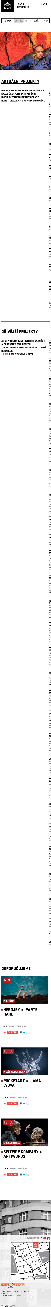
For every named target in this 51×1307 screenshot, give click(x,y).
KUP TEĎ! (12, 1032)
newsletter (32, 1238)
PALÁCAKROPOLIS (23, 6)
